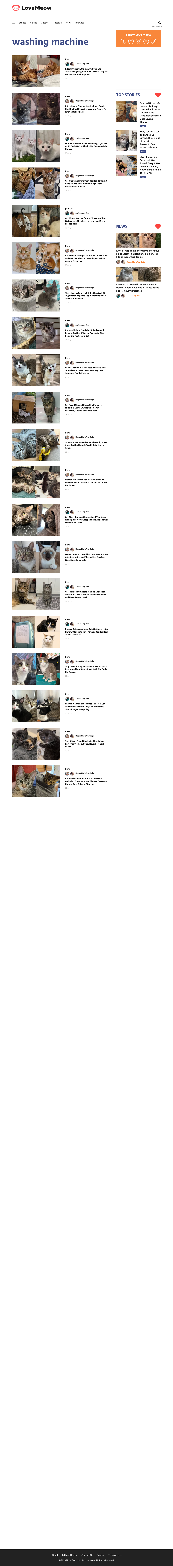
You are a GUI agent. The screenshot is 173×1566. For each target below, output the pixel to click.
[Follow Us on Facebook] (123, 41)
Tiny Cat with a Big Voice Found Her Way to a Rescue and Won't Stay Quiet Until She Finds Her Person (86, 669)
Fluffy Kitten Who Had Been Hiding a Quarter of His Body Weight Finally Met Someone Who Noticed (86, 146)
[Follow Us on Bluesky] (146, 41)
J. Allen (78, 63)
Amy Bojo (85, 63)
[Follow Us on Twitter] (131, 41)
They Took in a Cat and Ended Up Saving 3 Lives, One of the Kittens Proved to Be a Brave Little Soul (150, 139)
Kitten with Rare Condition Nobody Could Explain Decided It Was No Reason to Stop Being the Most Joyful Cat (84, 333)
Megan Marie (80, 101)
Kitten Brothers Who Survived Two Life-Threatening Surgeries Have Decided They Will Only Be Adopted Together (86, 71)
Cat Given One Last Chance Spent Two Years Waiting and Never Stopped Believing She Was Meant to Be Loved (86, 520)
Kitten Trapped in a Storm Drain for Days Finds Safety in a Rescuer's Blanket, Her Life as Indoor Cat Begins (137, 254)
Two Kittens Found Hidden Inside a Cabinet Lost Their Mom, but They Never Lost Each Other (85, 744)
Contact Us (87, 1555)
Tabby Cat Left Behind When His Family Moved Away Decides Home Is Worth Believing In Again (86, 445)
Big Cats (79, 23)
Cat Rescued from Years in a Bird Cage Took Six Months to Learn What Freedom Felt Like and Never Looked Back (85, 594)
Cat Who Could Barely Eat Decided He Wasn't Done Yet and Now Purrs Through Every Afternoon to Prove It (86, 183)
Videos (33, 23)
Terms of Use (115, 1555)
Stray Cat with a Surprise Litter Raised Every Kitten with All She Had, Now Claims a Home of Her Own (150, 164)
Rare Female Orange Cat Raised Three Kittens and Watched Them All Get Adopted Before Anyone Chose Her (86, 258)
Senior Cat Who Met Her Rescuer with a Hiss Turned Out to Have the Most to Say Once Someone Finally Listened (85, 370)
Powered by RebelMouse (156, 26)
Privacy (100, 1555)
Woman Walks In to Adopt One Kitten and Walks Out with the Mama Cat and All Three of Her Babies (86, 482)
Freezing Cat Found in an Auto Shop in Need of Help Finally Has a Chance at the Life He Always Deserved (137, 287)
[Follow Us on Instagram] (138, 41)
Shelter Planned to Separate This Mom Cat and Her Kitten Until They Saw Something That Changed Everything (85, 706)
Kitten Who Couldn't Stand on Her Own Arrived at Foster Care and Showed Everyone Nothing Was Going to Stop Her (86, 781)
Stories (22, 23)
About (54, 1555)
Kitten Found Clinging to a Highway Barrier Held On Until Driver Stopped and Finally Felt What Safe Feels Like (86, 109)
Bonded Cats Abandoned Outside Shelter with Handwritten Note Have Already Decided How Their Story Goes (86, 632)
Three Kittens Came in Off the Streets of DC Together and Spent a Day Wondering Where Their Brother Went (85, 296)
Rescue (58, 23)
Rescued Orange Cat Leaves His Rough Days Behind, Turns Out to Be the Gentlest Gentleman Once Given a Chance (150, 112)
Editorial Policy (69, 1555)
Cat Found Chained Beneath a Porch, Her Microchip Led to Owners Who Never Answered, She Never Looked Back (84, 407)
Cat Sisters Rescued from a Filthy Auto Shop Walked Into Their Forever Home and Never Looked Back (85, 221)
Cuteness (45, 23)
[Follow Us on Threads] (153, 41)
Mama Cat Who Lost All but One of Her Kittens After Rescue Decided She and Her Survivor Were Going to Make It (86, 557)
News (68, 23)
